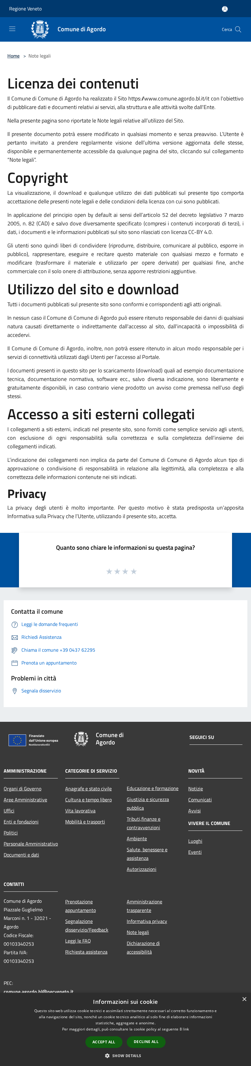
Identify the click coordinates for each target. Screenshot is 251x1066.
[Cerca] (238, 29)
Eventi (195, 852)
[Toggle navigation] (12, 28)
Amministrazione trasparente (144, 906)
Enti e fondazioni (21, 821)
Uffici (9, 810)
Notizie (195, 788)
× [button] (244, 999)
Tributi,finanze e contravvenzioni (143, 823)
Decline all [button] (146, 1041)
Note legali (138, 932)
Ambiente (137, 838)
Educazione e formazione (152, 788)
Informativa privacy (147, 921)
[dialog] (125, 1029)
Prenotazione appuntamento (80, 906)
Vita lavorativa (80, 810)
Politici (11, 832)
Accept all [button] (103, 1042)
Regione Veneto (25, 8)
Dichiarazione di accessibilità (143, 947)
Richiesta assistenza (86, 951)
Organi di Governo (22, 788)
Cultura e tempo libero (88, 799)
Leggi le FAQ (78, 940)
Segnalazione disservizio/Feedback (86, 925)
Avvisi (194, 810)
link (186, 1029)
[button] (125, 1056)
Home (13, 55)
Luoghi (195, 841)
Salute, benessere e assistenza (147, 854)
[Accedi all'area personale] (224, 9)
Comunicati (200, 799)
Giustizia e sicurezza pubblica (148, 804)
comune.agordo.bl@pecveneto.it (38, 991)
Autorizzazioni (141, 869)
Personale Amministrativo (31, 843)
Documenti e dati (21, 854)
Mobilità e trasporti (85, 821)
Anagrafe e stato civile (88, 788)
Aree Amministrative (25, 799)
